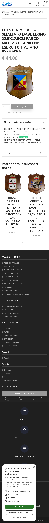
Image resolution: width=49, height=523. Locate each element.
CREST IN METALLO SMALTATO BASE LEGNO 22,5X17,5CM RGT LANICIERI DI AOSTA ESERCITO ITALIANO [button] (36, 216)
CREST (6, 14)
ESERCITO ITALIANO (35, 12)
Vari (12, 14)
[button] (7, 4)
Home (6, 12)
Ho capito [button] (19, 507)
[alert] (19, 492)
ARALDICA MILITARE (18, 12)
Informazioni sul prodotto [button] (19, 122)
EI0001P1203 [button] (36, 198)
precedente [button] (14, 153)
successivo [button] (35, 153)
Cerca (37, 5)
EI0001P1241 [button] (12, 198)
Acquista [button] (23, 107)
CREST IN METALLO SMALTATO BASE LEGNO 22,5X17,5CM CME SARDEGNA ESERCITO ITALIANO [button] (12, 214)
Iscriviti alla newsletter (24, 393)
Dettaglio (15, 487)
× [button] (34, 467)
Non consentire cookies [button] (19, 512)
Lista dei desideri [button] (13, 112)
